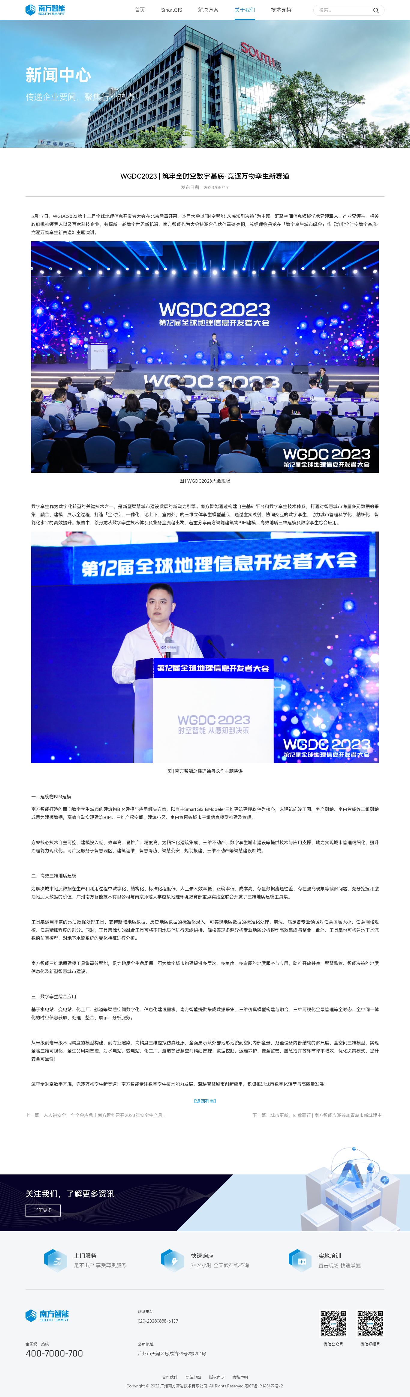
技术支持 (281, 10)
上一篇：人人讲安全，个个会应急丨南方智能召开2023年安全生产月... (95, 1115)
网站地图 (193, 1377)
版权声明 (217, 1377)
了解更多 (43, 1210)
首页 (140, 10)
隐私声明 (240, 1377)
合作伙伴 (170, 1377)
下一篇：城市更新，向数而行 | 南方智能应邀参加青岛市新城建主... (318, 1115)
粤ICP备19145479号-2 (263, 1386)
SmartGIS (171, 10)
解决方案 (208, 10)
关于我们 (245, 10)
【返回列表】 (205, 1101)
